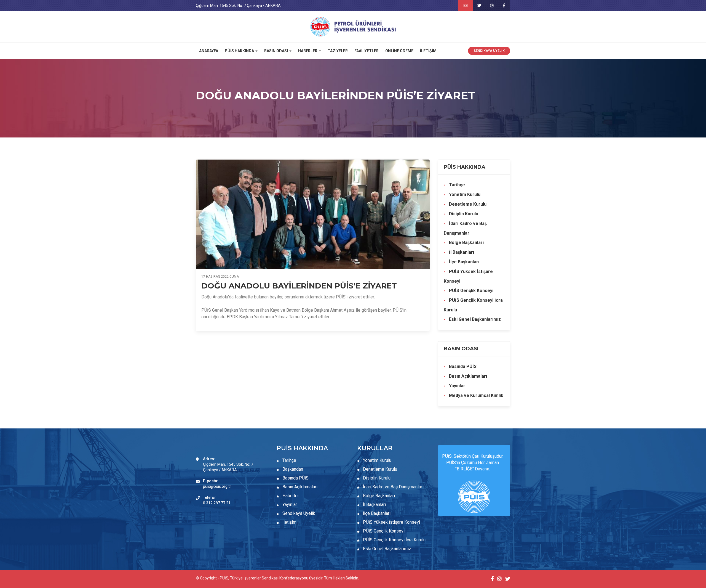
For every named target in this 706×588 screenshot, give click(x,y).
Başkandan (292, 469)
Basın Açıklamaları (467, 376)
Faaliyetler (366, 51)
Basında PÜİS (462, 366)
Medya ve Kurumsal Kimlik (475, 395)
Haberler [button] (308, 51)
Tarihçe (456, 184)
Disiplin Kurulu (463, 213)
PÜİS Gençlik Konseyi (470, 290)
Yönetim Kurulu (464, 194)
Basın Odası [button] (276, 51)
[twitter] (479, 5)
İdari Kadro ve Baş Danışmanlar (465, 228)
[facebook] (504, 5)
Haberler (290, 495)
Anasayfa (208, 51)
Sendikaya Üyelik (489, 51)
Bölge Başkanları (466, 242)
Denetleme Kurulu (467, 204)
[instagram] (491, 5)
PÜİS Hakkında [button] (240, 51)
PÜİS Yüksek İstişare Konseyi (468, 276)
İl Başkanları (461, 252)
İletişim (428, 51)
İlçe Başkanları (463, 261)
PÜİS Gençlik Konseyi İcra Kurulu (473, 305)
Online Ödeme (399, 51)
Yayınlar (456, 385)
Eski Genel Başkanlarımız (474, 319)
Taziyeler (338, 51)
